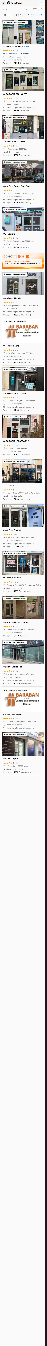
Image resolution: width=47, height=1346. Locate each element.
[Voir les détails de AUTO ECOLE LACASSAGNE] (23, 436)
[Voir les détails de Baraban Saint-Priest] (23, 709)
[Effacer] (26, 9)
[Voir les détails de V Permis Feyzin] (23, 753)
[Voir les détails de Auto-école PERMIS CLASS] (23, 617)
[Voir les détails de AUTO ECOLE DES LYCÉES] (23, 90)
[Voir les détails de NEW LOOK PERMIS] (23, 572)
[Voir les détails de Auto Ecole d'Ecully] (23, 295)
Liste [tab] (8, 15)
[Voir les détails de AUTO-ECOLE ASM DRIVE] (23, 43)
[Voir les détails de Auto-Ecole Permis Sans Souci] (23, 183)
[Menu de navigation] (41, 3)
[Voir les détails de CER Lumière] (23, 228)
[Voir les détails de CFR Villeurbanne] (23, 342)
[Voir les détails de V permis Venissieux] (23, 663)
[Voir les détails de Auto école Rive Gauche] (23, 136)
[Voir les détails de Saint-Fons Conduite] (23, 527)
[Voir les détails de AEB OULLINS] (23, 480)
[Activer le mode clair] (4, 3)
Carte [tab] (20, 15)
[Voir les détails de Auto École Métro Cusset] (23, 390)
